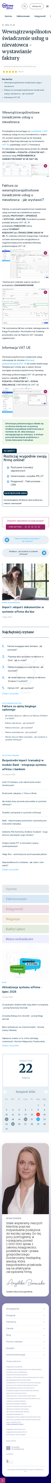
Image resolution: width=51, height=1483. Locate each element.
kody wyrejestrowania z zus (31, 1398)
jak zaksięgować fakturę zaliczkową (18, 1380)
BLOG (4, 982)
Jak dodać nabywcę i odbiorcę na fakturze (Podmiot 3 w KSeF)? (26, 679)
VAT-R (5, 144)
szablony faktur (36, 1369)
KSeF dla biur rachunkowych (16, 1435)
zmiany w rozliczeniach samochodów (19, 1377)
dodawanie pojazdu (13, 1390)
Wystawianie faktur (11, 703)
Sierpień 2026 (25, 1092)
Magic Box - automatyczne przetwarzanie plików (24, 854)
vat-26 (32, 1388)
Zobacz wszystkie (10, 693)
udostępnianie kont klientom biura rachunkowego (23, 1383)
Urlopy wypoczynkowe (13, 1398)
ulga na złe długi (38, 1377)
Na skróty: (7, 79)
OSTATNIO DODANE (10, 756)
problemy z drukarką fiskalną (16, 1401)
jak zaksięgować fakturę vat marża (18, 1388)
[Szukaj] (24, 6)
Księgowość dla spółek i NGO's (16, 1432)
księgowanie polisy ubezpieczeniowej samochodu (23, 1417)
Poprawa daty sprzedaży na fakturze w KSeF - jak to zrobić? (26, 658)
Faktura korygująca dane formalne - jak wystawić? (24, 648)
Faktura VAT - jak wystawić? (21, 688)
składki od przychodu (33, 1419)
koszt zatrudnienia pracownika (16, 1375)
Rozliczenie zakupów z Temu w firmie (19, 793)
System (8, 16)
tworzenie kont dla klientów (15, 1385)
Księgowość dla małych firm (15, 1429)
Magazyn (13, 919)
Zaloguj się (36, 6)
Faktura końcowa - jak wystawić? (19, 727)
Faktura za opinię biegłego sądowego (19, 707)
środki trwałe (31, 1396)
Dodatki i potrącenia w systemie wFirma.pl (21, 812)
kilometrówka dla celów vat (29, 1390)
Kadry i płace (15, 929)
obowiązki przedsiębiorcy (14, 1414)
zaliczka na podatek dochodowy (17, 1409)
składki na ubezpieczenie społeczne (18, 1406)
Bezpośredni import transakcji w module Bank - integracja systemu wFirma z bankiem (24, 765)
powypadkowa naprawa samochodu (18, 1369)
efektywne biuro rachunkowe (16, 1396)
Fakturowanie (23, 16)
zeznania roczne (12, 1372)
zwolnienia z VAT (39, 131)
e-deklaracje (22, 1372)
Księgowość (40, 16)
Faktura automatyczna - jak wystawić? (21, 732)
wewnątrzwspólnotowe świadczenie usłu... (20, 66)
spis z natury (10, 1419)
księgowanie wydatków (14, 1367)
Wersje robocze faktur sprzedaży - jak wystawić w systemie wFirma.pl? (26, 738)
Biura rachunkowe (19, 939)
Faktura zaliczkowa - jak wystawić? (20, 723)
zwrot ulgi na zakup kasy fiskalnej (17, 1412)
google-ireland (20, 1419)
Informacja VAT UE (12, 97)
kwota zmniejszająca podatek (16, 1404)
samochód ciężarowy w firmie (16, 1393)
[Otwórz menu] (47, 6)
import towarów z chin (13, 1422)
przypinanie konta (31, 1385)
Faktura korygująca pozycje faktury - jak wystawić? (25, 669)
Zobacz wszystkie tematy (14, 1424)
